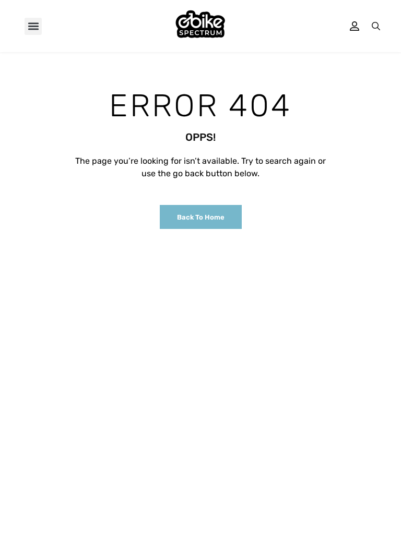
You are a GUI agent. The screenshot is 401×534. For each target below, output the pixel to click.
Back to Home (201, 217)
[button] (33, 26)
